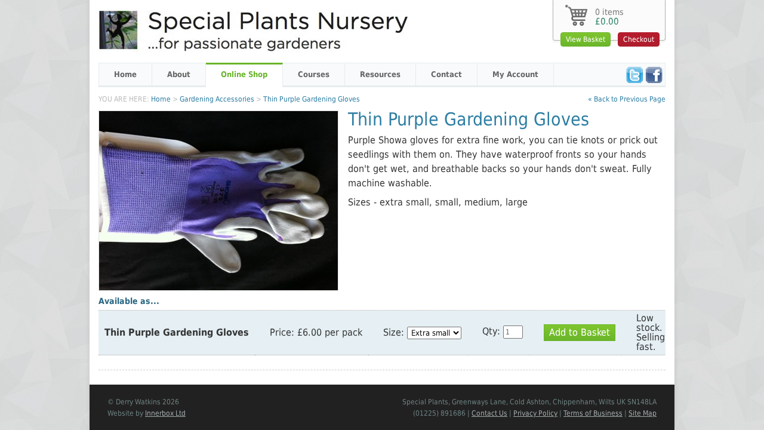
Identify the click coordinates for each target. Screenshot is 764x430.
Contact (446, 74)
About (178, 74)
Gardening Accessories (217, 99)
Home (125, 74)
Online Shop (244, 74)
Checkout (638, 39)
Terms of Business (593, 413)
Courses (313, 74)
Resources (380, 74)
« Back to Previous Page (627, 99)
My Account (515, 74)
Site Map (643, 413)
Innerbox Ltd (165, 413)
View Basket (585, 39)
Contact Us (489, 413)
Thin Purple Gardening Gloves (311, 99)
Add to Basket (579, 332)
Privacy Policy (535, 413)
